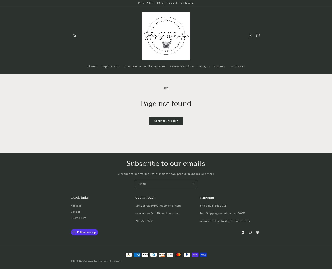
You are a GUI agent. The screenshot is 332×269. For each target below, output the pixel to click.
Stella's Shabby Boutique (90, 261)
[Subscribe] (193, 184)
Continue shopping (166, 120)
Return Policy (78, 218)
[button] (75, 36)
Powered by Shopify (112, 261)
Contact (75, 212)
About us (76, 205)
